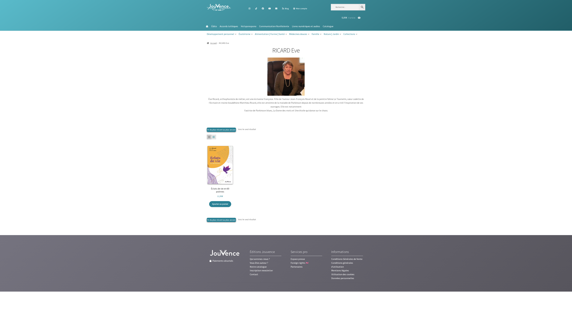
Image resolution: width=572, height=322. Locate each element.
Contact (254, 274)
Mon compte (301, 8)
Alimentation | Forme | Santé (270, 33)
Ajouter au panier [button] (220, 204)
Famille (315, 33)
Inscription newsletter (261, 270)
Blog (286, 8)
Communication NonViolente (274, 26)
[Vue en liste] (213, 137)
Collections (349, 33)
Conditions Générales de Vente (346, 258)
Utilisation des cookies (342, 274)
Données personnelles (342, 278)
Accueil (213, 43)
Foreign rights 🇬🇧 (300, 262)
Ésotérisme (244, 33)
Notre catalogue (258, 266)
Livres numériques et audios (306, 26)
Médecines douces (298, 33)
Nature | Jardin (331, 33)
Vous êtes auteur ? (259, 262)
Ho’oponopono (248, 26)
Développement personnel (220, 33)
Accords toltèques (229, 26)
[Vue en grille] (209, 137)
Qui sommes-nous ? (260, 258)
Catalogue (328, 26)
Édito (214, 26)
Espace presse (298, 258)
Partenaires (297, 266)
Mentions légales (340, 270)
